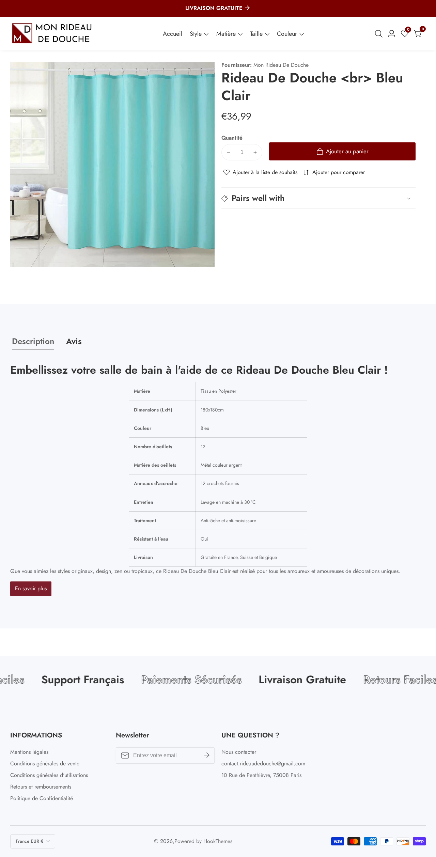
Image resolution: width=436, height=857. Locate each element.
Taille (256, 33)
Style (196, 33)
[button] (318, 198)
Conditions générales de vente (44, 763)
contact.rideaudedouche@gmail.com (263, 763)
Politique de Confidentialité (41, 798)
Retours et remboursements (40, 787)
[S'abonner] (207, 755)
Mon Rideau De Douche (281, 65)
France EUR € (30, 841)
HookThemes (217, 841)
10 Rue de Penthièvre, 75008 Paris (261, 775)
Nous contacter (238, 752)
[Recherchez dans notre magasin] (380, 33)
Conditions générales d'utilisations (49, 775)
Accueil (172, 33)
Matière (226, 33)
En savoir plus (31, 588)
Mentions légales (29, 752)
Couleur (287, 33)
